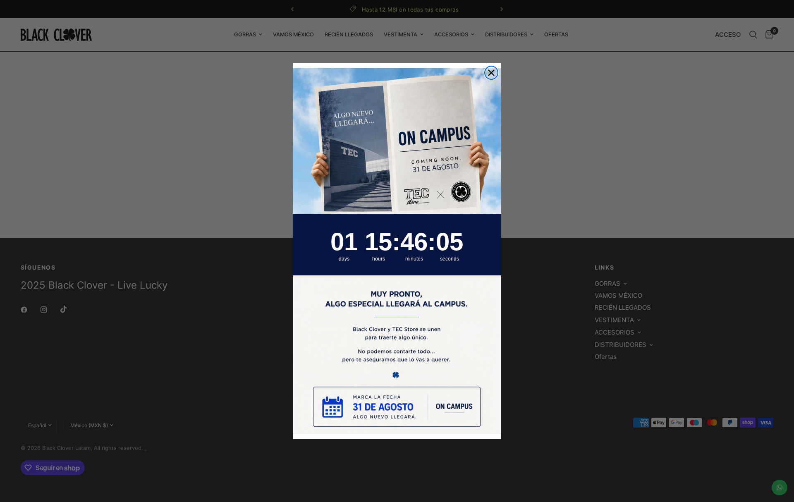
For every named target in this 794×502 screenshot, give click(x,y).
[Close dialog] (491, 72)
